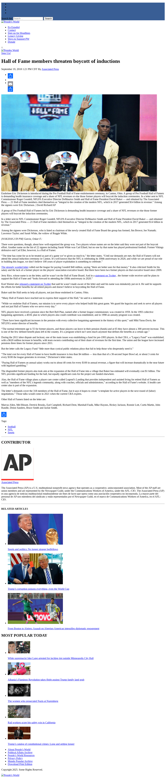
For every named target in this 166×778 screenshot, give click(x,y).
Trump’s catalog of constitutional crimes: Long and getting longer (41, 744)
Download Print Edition (20, 764)
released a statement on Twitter (35, 284)
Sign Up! (6, 53)
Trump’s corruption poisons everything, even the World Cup (38, 588)
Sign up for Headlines (19, 33)
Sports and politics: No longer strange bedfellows (33, 549)
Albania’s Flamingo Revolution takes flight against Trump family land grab (46, 679)
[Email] (86, 84)
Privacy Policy (15, 758)
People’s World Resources (21, 755)
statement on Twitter (105, 275)
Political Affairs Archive (20, 752)
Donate (11, 41)
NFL (10, 429)
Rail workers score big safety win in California (31, 722)
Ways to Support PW (18, 39)
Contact (12, 30)
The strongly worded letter (14, 267)
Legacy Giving (15, 36)
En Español (14, 27)
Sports (11, 432)
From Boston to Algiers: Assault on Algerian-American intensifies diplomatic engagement (53, 628)
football (12, 426)
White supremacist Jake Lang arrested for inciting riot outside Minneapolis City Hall (51, 658)
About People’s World (19, 749)
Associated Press (50, 69)
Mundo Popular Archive (20, 761)
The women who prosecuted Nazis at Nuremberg (33, 701)
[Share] (86, 75)
